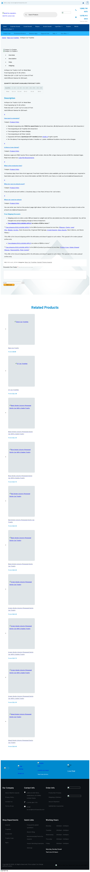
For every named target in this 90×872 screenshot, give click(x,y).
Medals (76, 26)
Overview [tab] (12, 55)
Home (5, 26)
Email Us (21, 773)
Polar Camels (24, 250)
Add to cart (9, 284)
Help (54, 33)
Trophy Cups (6, 33)
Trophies (68, 26)
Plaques (37, 26)
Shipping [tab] (11, 66)
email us (45, 137)
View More (64, 33)
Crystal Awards (28, 26)
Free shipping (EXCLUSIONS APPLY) (19, 223)
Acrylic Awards (47, 26)
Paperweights (14, 250)
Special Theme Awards (44, 262)
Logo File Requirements (26, 158)
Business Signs (33, 33)
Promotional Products (20, 33)
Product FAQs (14, 122)
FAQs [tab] (10, 62)
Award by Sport (7, 29)
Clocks (67, 227)
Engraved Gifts (45, 33)
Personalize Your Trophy (18, 267)
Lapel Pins (58, 26)
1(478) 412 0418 (43, 770)
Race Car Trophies (13, 38)
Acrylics (15, 230)
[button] (45, 116)
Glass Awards (62, 230)
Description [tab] (12, 59)
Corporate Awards (15, 26)
